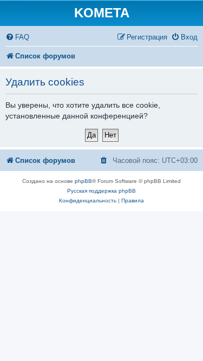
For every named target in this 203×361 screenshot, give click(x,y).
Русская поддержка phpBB (101, 191)
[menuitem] (17, 37)
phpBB (83, 181)
